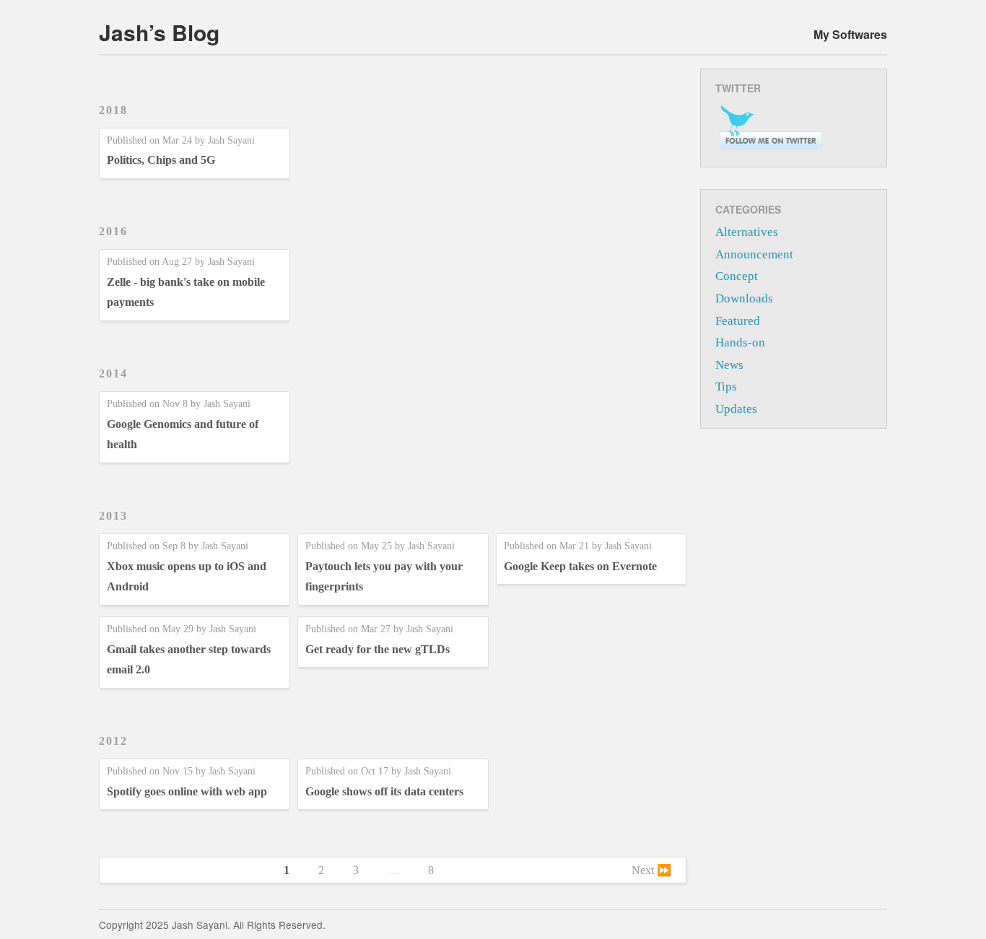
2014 (113, 373)
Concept (736, 276)
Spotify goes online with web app (187, 791)
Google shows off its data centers (384, 791)
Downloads (744, 298)
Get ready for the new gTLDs (377, 649)
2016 (113, 231)
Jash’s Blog (159, 32)
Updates (736, 409)
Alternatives (746, 232)
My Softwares (850, 34)
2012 (113, 741)
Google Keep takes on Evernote (580, 566)
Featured (737, 321)
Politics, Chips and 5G (161, 160)
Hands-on (740, 342)
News (729, 365)
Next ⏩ (651, 870)
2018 (113, 110)
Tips (726, 386)
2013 (113, 516)
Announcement (754, 254)
